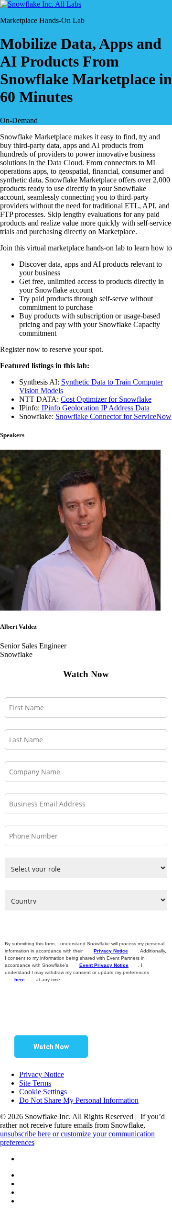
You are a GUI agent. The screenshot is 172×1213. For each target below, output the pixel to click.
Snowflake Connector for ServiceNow (113, 416)
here (19, 979)
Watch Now (51, 1047)
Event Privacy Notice (104, 965)
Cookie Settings (43, 1092)
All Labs (68, 4)
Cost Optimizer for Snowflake (106, 399)
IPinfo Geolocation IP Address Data (95, 408)
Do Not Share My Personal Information (79, 1100)
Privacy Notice (111, 950)
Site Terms (35, 1083)
